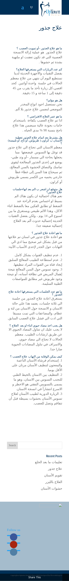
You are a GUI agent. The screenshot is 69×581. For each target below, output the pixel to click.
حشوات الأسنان (51, 488)
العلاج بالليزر (53, 482)
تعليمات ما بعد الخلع (48, 462)
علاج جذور (55, 469)
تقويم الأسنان (53, 475)
